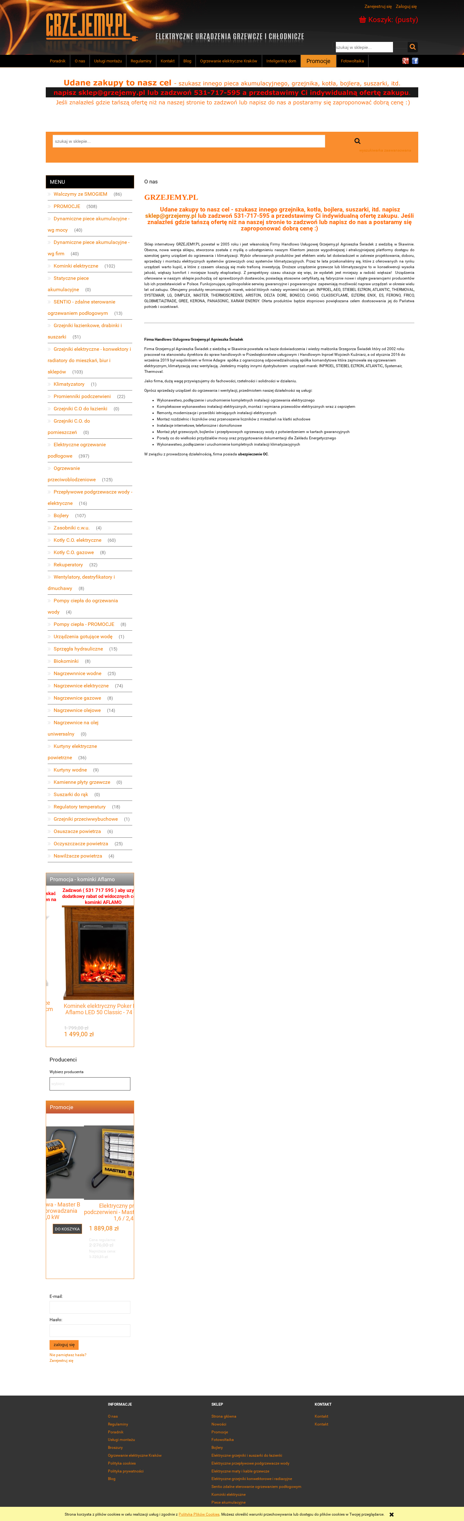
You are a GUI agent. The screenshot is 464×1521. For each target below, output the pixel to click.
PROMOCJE (67, 206)
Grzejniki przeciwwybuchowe (86, 819)
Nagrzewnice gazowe (77, 698)
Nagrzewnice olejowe (77, 710)
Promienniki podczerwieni (82, 396)
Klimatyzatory (69, 384)
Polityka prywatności (126, 1471)
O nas (113, 1416)
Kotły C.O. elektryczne (77, 540)
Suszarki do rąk (71, 794)
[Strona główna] (92, 26)
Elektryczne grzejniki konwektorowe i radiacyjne (251, 1479)
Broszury (115, 1447)
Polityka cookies (122, 1463)
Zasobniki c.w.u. (72, 528)
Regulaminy (118, 1424)
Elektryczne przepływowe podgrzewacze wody (250, 1463)
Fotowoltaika (222, 1439)
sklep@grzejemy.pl (170, 215)
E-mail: (56, 1296)
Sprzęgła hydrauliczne (78, 649)
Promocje (219, 1432)
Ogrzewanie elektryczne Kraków (135, 1455)
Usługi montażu (121, 1439)
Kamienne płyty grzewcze (82, 782)
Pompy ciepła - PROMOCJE (84, 624)
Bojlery (61, 515)
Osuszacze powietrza (77, 831)
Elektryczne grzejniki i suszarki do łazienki (246, 1455)
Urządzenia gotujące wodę (83, 636)
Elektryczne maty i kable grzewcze (240, 1471)
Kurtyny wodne (70, 770)
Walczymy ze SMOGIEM (80, 194)
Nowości (218, 1424)
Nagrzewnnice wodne (77, 673)
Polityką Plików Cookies (199, 1514)
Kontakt (321, 1416)
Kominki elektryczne (76, 266)
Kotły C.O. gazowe (74, 552)
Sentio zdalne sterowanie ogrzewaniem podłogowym (256, 1486)
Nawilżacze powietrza (78, 856)
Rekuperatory (68, 565)
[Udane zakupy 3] (232, 92)
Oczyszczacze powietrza (81, 844)
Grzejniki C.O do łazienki (80, 409)
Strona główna (223, 1416)
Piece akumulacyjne (228, 1502)
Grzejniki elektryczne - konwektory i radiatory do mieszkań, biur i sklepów (89, 360)
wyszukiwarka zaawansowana (385, 150)
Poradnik (115, 1432)
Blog (112, 1479)
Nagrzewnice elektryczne (81, 686)
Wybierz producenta (67, 1072)
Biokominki (66, 661)
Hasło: (56, 1319)
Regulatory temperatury (80, 807)
